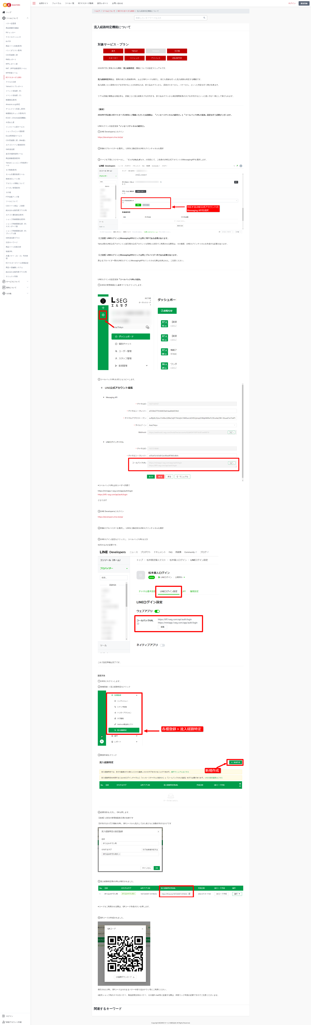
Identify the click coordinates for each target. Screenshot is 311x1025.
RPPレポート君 (12, 64)
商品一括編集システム (14, 267)
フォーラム (56, 3)
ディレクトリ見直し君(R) (15, 109)
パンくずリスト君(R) (14, 50)
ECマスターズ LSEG (13, 77)
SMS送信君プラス (13, 238)
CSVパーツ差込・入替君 (15, 206)
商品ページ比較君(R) (14, 46)
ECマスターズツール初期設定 (17, 263)
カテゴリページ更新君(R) (15, 145)
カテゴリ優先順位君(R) (14, 215)
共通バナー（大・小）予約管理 (17, 257)
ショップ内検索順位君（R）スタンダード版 (16, 225)
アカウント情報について (15, 183)
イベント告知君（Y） (14, 95)
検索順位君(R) (11, 100)
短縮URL (9, 251)
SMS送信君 (10, 149)
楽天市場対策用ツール (14, 154)
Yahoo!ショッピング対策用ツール (17, 164)
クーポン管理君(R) (13, 188)
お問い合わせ (117, 3)
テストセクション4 (13, 37)
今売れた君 (10, 122)
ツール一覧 (69, 3)
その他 (8, 192)
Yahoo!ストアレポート (14, 86)
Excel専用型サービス (14, 136)
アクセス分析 (11, 82)
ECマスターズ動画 (85, 3)
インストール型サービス (15, 127)
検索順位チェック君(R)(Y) (16, 113)
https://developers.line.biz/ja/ (110, 137)
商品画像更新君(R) (13, 158)
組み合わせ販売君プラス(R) (16, 210)
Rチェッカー (10, 32)
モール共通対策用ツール (15, 174)
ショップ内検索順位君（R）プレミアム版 (16, 232)
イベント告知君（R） (14, 91)
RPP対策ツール (12, 73)
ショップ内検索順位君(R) (15, 219)
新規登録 (304, 3)
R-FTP (8, 41)
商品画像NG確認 (12, 28)
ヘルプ (97, 11)
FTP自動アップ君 (12, 197)
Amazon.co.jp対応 (13, 104)
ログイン (292, 3)
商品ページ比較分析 (13, 247)
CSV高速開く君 (12, 55)
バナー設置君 (11, 23)
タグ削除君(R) (11, 170)
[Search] (204, 17)
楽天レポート (102, 3)
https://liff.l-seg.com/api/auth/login (112, 494)
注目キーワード (12, 242)
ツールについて (12, 201)
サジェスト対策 (12, 276)
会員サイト (43, 3)
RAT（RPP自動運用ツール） (17, 68)
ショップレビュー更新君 (15, 131)
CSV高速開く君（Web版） (16, 140)
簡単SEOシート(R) (13, 179)
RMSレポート (11, 59)
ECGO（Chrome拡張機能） (16, 118)
